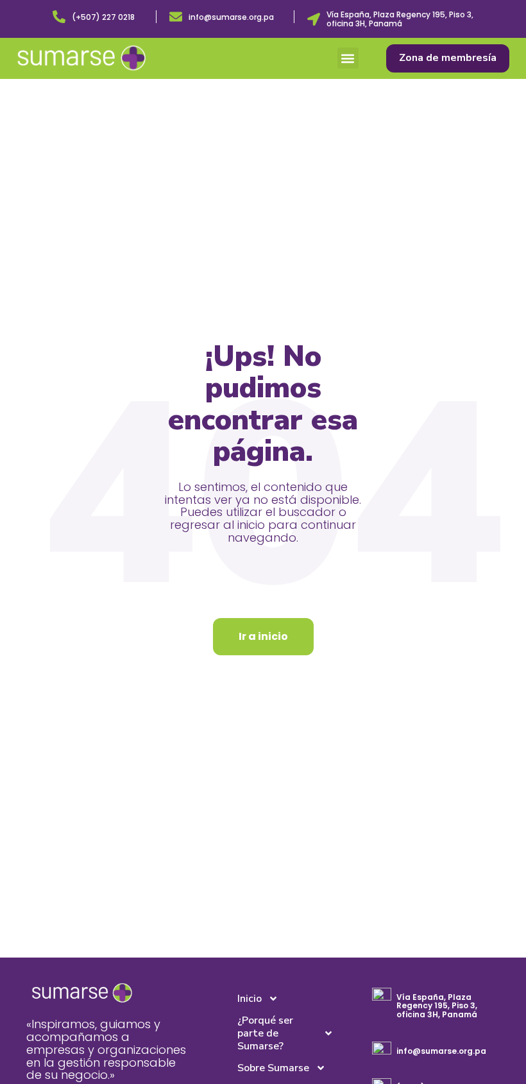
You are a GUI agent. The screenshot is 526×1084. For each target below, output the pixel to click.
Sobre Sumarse (273, 1068)
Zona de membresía (447, 58)
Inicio (249, 999)
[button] (348, 58)
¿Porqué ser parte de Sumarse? (265, 1033)
